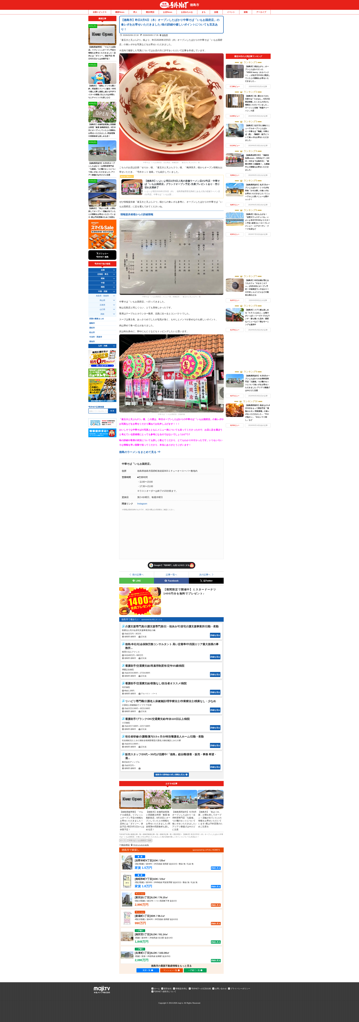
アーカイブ (261, 12)
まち (204, 12)
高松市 (92, 328)
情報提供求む (181, 988)
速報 (246, 12)
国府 (149, 840)
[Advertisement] (248, 34)
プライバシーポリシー (240, 988)
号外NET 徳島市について (165, 991)
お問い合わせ (221, 988)
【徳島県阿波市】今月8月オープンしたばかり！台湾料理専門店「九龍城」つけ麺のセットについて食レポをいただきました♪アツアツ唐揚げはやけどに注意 (102, 169)
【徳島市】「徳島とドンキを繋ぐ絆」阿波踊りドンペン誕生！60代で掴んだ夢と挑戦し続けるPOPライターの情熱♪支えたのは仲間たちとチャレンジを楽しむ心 (102, 92)
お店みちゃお (187, 12)
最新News (119, 12)
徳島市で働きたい (130, 619)
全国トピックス (100, 12)
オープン (123, 840)
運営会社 (168, 988)
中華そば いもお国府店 (137, 840)
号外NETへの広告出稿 (201, 988)
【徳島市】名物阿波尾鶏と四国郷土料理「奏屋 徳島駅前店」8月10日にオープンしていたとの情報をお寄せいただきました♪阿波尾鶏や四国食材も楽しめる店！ (102, 130)
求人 (135, 12)
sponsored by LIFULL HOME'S (206, 850)
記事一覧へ (171, 574)
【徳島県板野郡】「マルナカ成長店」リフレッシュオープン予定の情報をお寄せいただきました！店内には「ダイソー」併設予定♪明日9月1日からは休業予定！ (102, 53)
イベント (231, 12)
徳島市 (194, 5)
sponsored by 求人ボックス (151, 620)
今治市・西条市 (95, 337)
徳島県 (165, 35)
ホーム (157, 988)
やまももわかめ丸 (141, 845)
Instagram (142, 503)
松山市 (92, 332)
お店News (167, 12)
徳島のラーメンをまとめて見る (140, 452)
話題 (216, 12)
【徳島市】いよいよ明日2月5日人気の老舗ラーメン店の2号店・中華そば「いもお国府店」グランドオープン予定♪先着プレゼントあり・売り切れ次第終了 (182, 184)
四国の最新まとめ (96, 319)
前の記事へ (138, 574)
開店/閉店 (150, 12)
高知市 (92, 341)
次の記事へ (204, 574)
